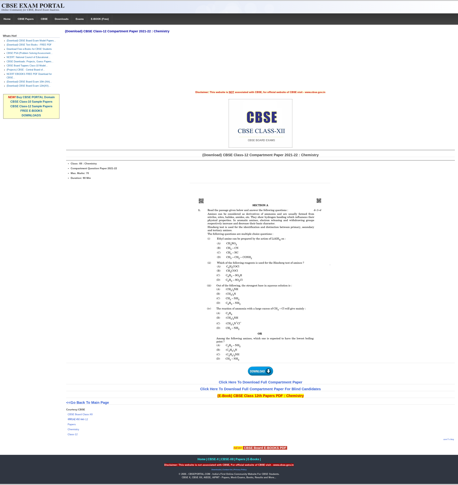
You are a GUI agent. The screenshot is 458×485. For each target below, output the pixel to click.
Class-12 (73, 434)
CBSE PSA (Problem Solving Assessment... (30, 53)
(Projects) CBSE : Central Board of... (26, 70)
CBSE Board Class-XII (80, 414)
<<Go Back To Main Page (88, 402)
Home (7, 18)
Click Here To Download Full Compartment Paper (260, 382)
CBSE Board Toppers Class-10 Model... (27, 65)
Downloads (62, 18)
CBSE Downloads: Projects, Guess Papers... (30, 61)
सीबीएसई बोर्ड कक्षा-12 (78, 419)
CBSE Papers (26, 18)
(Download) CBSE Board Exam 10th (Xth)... (29, 82)
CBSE (44, 18)
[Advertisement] (260, 64)
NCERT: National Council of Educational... (28, 57)
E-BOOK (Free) (100, 18)
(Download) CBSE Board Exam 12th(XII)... (29, 86)
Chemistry (73, 429)
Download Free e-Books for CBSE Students (29, 49)
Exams (80, 18)
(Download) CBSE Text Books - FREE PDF (29, 45)
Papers (72, 424)
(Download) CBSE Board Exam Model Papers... (31, 40)
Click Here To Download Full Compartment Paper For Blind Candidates (260, 389)
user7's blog (448, 439)
